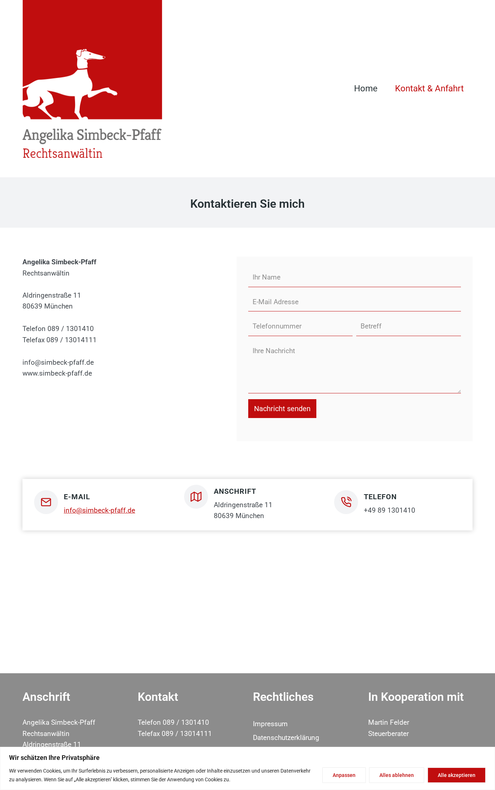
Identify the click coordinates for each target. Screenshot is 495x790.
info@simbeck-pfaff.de (99, 510)
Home (366, 88)
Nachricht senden (282, 408)
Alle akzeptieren (456, 775)
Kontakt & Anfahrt (429, 88)
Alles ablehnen (396, 775)
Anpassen (344, 775)
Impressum (270, 724)
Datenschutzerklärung (286, 737)
